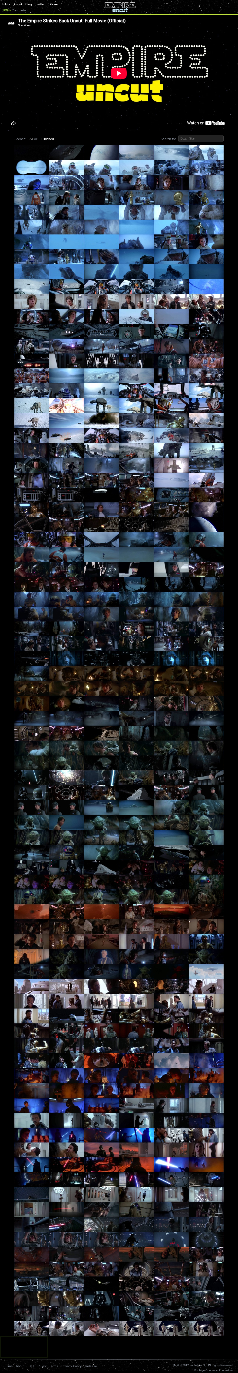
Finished (47, 139)
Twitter (40, 4)
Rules (41, 1366)
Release (91, 1366)
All (31, 139)
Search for (168, 139)
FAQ (31, 1366)
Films (6, 4)
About (17, 4)
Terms (53, 1366)
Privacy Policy (71, 1366)
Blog (28, 4)
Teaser (53, 4)
